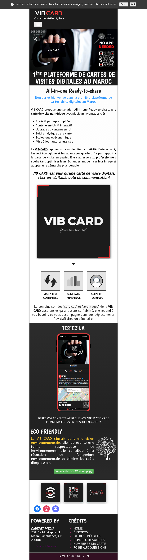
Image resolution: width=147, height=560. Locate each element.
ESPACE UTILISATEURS (89, 540)
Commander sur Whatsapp (71, 471)
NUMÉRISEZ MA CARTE (90, 544)
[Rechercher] (110, 508)
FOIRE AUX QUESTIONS (90, 548)
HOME (78, 528)
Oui (133, 4)
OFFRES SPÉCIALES (87, 536)
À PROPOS (81, 532)
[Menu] (38, 24)
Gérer (124, 4)
